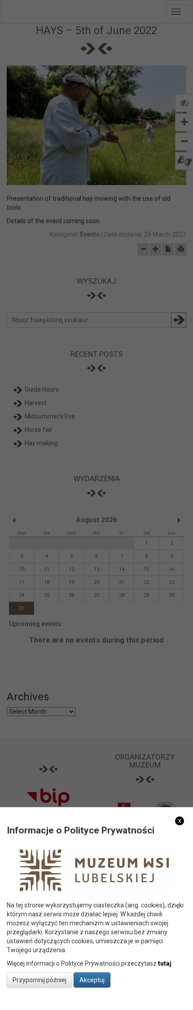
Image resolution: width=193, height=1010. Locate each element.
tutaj (164, 963)
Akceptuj (92, 980)
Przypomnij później (39, 980)
